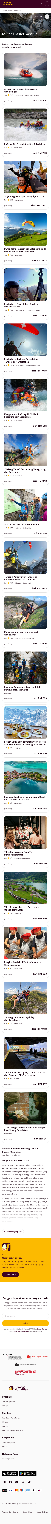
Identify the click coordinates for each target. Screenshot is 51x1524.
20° (37, 17)
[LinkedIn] (4, 1482)
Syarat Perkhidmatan (20, 1331)
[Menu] (47, 3)
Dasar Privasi (42, 1329)
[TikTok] (29, 1482)
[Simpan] (47, 16)
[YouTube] (17, 1482)
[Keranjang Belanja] (41, 3)
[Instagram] (23, 1482)
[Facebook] (10, 1482)
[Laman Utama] (7, 4)
